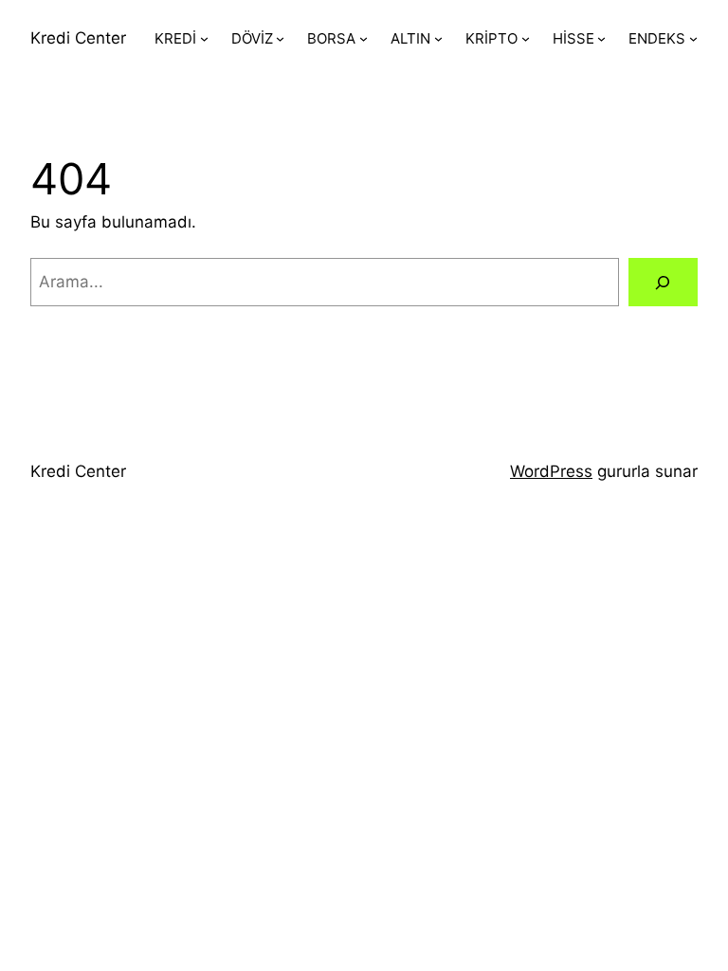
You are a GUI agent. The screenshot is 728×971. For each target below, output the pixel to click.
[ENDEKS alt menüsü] (693, 38)
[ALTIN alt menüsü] (438, 38)
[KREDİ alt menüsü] (204, 38)
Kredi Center (78, 37)
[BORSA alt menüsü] (363, 38)
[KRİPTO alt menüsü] (525, 38)
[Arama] (663, 282)
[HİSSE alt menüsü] (601, 38)
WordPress (551, 471)
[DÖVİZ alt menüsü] (280, 38)
